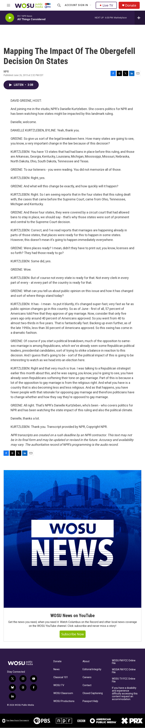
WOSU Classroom (63, 693)
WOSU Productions (63, 701)
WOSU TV (58, 685)
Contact (87, 685)
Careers (87, 677)
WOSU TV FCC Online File (123, 680)
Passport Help (90, 701)
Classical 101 (60, 677)
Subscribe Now (72, 634)
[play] (10, 18)
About (86, 661)
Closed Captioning (93, 693)
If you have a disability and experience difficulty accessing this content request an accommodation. (125, 694)
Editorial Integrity (92, 669)
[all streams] (140, 18)
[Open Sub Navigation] (90, 5)
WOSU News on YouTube (72, 615)
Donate (130, 5)
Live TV (108, 5)
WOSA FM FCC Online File (124, 671)
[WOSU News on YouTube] (72, 539)
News (56, 669)
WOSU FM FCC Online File (123, 662)
